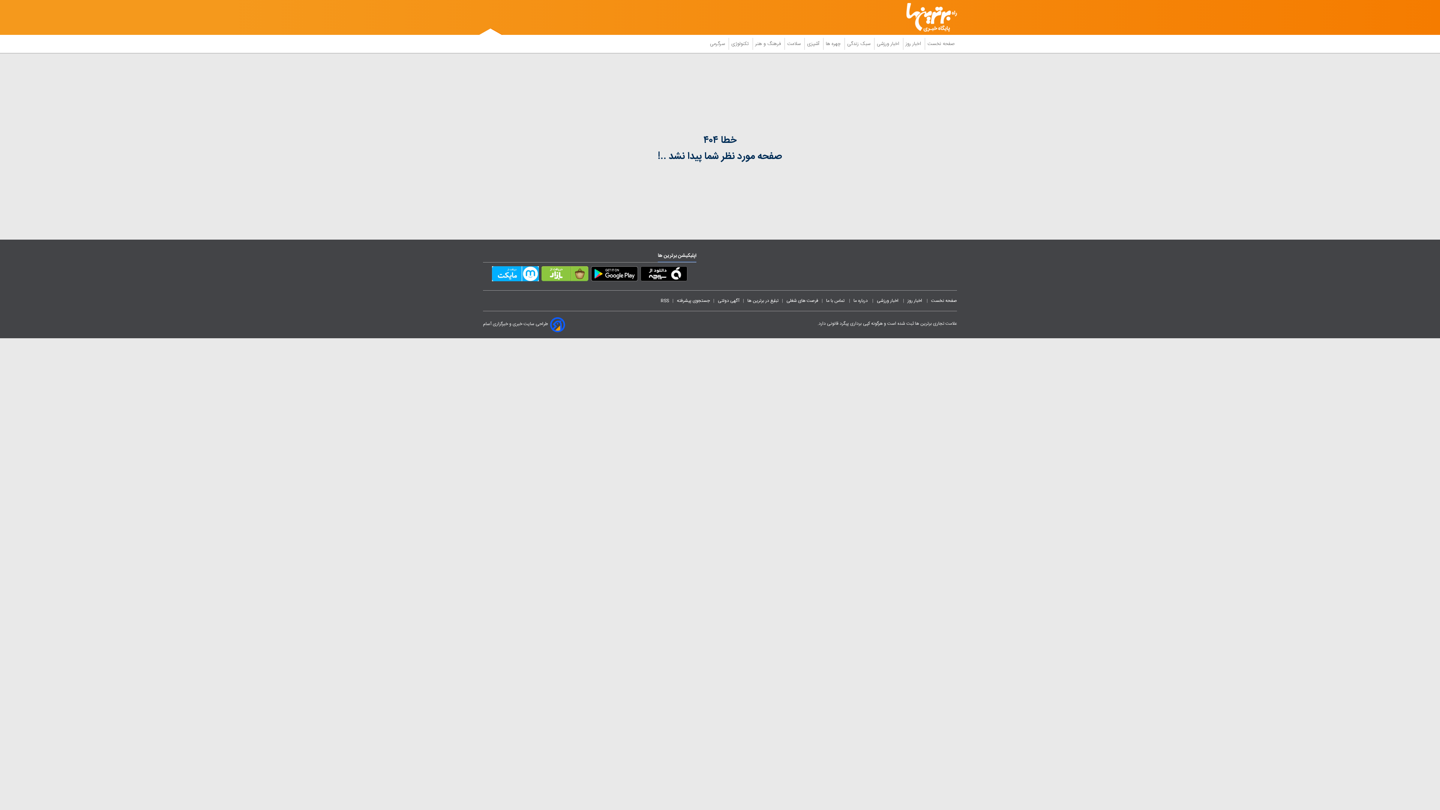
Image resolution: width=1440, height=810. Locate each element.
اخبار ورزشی (889, 44)
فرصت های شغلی (802, 300)
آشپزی (814, 44)
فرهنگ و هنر (768, 44)
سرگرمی (718, 44)
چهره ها (834, 44)
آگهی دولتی (729, 300)
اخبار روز (914, 44)
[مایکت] (515, 275)
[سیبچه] (663, 275)
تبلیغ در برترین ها (762, 300)
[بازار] (565, 275)
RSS (665, 300)
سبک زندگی (859, 44)
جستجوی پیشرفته (693, 300)
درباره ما (861, 300)
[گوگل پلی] (614, 275)
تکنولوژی (740, 44)
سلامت (794, 44)
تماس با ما (836, 300)
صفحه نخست (941, 44)
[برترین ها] (928, 17)
